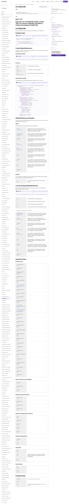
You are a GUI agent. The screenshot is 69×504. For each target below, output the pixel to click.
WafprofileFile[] (19, 144)
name (17, 154)
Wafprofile (31, 4)
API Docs (2, 13)
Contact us (57, 1)
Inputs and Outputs (42, 120)
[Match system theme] (5, 502)
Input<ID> (33, 194)
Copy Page (53, 47)
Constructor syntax (55, 32)
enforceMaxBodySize (20, 296)
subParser (18, 431)
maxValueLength (19, 408)
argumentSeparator (20, 276)
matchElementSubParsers (21, 309)
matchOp (18, 389)
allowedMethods (19, 268)
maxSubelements (19, 401)
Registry (38, 1)
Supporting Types (54, 43)
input (33, 125)
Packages (20, 4)
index (17, 416)
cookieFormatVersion (20, 289)
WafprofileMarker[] (20, 149)
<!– (51, 19)
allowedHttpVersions (20, 264)
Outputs (53, 39)
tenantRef (18, 159)
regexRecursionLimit (20, 321)
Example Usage (53, 29)
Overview (2, 11)
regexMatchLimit (19, 317)
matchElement (19, 420)
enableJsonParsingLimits (21, 293)
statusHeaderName (20, 367)
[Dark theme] (3, 502)
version (18, 442)
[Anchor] (26, 6)
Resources (26, 51)
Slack (48, 1)
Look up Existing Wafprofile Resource (57, 41)
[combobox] (6, 5)
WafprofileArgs (34, 59)
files (17, 143)
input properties (40, 80)
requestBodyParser (20, 386)
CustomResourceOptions (45, 59)
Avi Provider (24, 4)
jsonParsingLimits (20, 305)
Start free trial (58, 55)
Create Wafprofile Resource (55, 31)
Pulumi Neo (43, 1)
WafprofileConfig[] (20, 219)
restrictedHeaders (20, 346)
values (18, 470)
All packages (4, 8)
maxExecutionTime (20, 314)
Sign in (61, 1)
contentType (19, 382)
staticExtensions (19, 358)
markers (18, 148)
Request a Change (54, 49)
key (17, 467)
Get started (65, 1)
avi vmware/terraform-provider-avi (33, 479)
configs (18, 128)
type (17, 459)
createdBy (18, 439)
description (18, 138)
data (17, 450)
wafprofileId (19, 169)
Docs (33, 1)
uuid (17, 164)
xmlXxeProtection (20, 374)
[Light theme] (2, 502)
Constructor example (55, 34)
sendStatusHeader (20, 350)
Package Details (54, 44)
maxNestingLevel (19, 397)
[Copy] (47, 39)
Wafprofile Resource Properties (56, 36)
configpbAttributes (20, 133)
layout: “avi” (53, 22)
